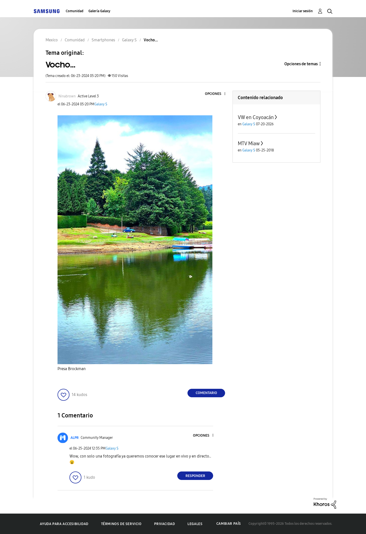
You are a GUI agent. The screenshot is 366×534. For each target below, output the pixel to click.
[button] (216, 94)
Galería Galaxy (99, 11)
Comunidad (74, 11)
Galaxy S (100, 104)
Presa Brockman (72, 368)
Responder (195, 476)
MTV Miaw (249, 143)
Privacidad (164, 524)
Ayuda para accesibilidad (64, 524)
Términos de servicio (121, 524)
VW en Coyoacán (256, 117)
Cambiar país (228, 524)
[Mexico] (47, 11)
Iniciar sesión (303, 11)
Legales (194, 524)
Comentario (206, 393)
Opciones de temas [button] (301, 64)
